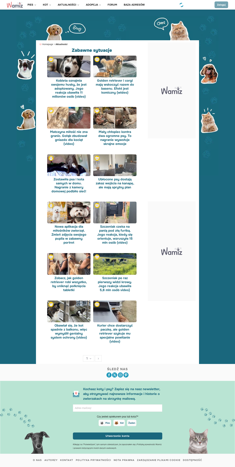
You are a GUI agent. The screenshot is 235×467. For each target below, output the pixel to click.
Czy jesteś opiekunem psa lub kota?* (117, 416)
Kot (122, 422)
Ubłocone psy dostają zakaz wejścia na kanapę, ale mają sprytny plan (115, 183)
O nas (37, 460)
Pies (107, 422)
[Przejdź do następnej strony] (98, 358)
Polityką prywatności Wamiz (149, 444)
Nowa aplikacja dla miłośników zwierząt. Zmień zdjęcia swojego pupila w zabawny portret (68, 235)
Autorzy (51, 460)
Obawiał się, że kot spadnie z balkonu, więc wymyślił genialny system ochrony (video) (69, 331)
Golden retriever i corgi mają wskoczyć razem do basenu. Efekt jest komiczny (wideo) (115, 86)
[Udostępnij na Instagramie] (120, 375)
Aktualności (61, 44)
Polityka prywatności (93, 460)
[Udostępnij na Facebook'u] (109, 375)
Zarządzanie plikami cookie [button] (158, 460)
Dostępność (192, 460)
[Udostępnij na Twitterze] (114, 375)
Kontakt (66, 460)
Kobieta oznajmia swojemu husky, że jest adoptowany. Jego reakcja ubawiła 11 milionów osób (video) (68, 88)
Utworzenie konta (117, 436)
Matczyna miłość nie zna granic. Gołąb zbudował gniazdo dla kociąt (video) (69, 138)
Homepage (47, 44)
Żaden (131, 422)
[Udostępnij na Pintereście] (126, 375)
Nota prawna (124, 460)
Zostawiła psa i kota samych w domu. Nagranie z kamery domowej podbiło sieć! (68, 185)
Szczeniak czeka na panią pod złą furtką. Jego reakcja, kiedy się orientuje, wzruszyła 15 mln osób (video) (115, 235)
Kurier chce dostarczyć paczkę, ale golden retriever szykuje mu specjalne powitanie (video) (115, 333)
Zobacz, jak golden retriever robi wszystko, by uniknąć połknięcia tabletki (69, 284)
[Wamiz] (15, 5)
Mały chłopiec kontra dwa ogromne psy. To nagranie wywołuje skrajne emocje (114, 138)
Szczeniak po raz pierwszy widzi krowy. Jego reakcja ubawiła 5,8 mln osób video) (115, 284)
